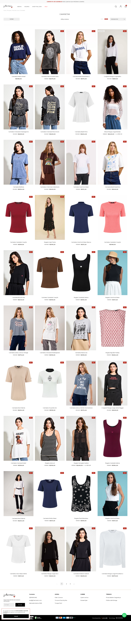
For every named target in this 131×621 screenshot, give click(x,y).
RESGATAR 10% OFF (65, 47)
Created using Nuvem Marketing (65, 50)
